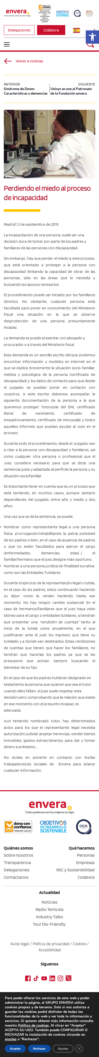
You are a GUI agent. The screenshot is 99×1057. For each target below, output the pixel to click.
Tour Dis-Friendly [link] (49, 924)
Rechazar (39, 1049)
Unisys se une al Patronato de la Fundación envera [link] (71, 90)
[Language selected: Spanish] (84, 30)
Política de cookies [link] (33, 1025)
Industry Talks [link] (49, 916)
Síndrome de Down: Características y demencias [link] (25, 90)
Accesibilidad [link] (50, 950)
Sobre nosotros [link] (18, 855)
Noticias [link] (49, 902)
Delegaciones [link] (16, 869)
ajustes (10, 1039)
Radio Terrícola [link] (49, 909)
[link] (92, 37)
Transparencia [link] (17, 862)
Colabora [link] (86, 877)
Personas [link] (86, 855)
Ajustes (63, 1049)
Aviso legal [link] (19, 944)
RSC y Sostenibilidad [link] (75, 869)
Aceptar (15, 1049)
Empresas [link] (85, 862)
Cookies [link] (79, 944)
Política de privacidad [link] (51, 944)
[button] (7, 44)
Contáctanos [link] (16, 877)
